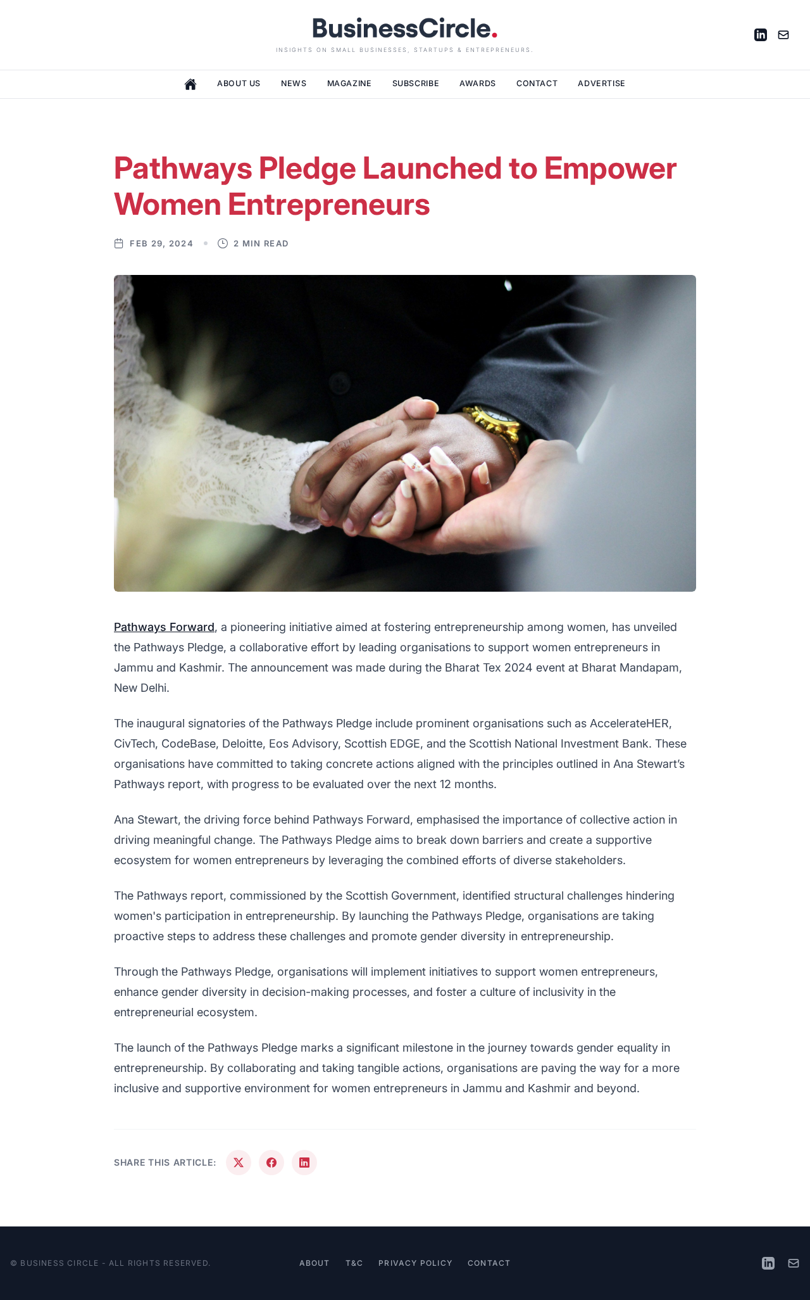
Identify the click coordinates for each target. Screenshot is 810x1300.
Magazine (349, 83)
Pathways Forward (164, 627)
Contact (537, 83)
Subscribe (416, 83)
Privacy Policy (415, 1263)
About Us (239, 83)
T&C (355, 1263)
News (294, 83)
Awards (477, 83)
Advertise (602, 83)
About (314, 1263)
